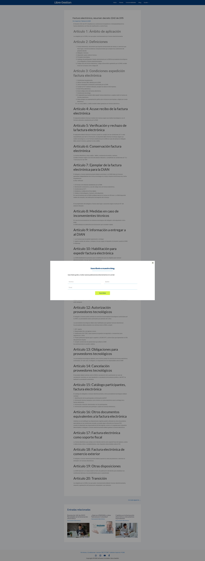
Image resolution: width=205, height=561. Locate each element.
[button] (153, 263)
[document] (102, 280)
